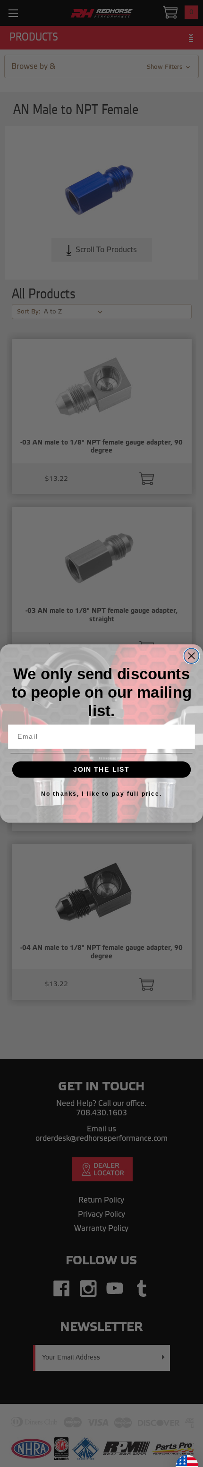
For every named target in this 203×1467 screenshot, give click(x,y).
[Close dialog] (191, 655)
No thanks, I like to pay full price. (101, 794)
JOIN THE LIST (101, 769)
